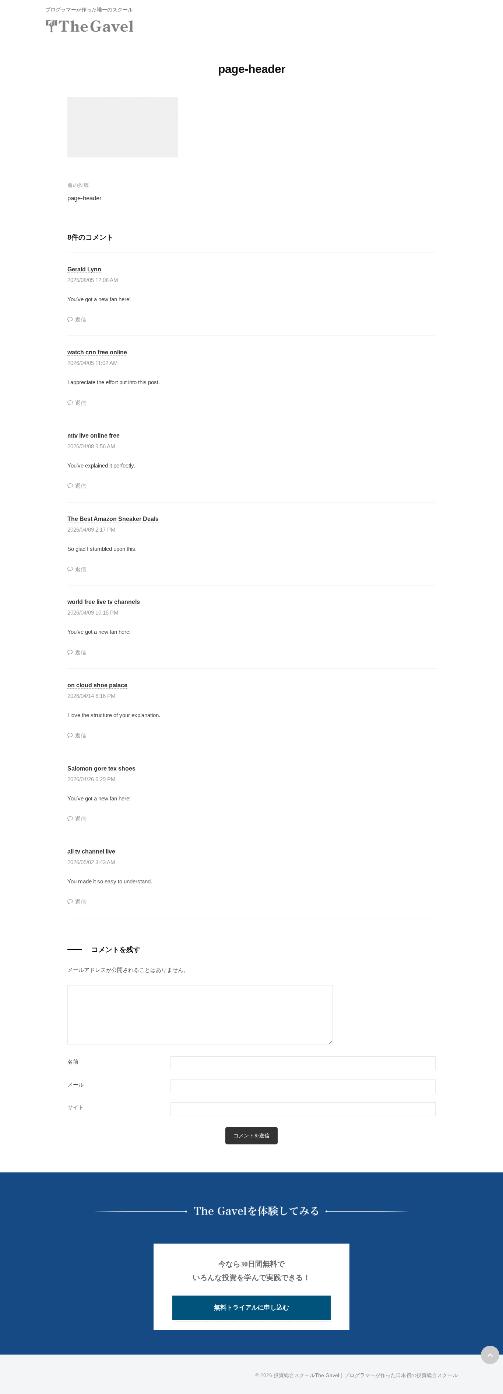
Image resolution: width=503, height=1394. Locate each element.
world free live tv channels (103, 601)
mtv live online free (93, 435)
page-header (84, 198)
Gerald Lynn (84, 269)
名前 (72, 1062)
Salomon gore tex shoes (101, 768)
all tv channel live (91, 851)
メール (75, 1085)
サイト (75, 1107)
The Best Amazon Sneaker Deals (113, 518)
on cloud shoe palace (97, 685)
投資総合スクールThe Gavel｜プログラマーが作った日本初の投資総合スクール (366, 1375)
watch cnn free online (97, 352)
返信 (80, 320)
